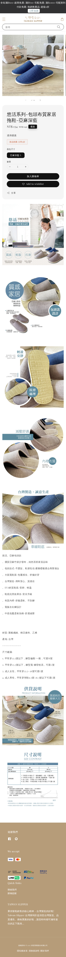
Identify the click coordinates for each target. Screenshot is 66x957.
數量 (9, 161)
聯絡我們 (12, 889)
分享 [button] (13, 192)
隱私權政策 (22, 950)
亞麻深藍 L (15, 155)
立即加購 (34, 10)
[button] (3, 19)
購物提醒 (12, 893)
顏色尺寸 (11, 149)
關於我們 (45, 950)
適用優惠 (11, 135)
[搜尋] (59, 27)
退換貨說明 (34, 950)
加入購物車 (33, 176)
